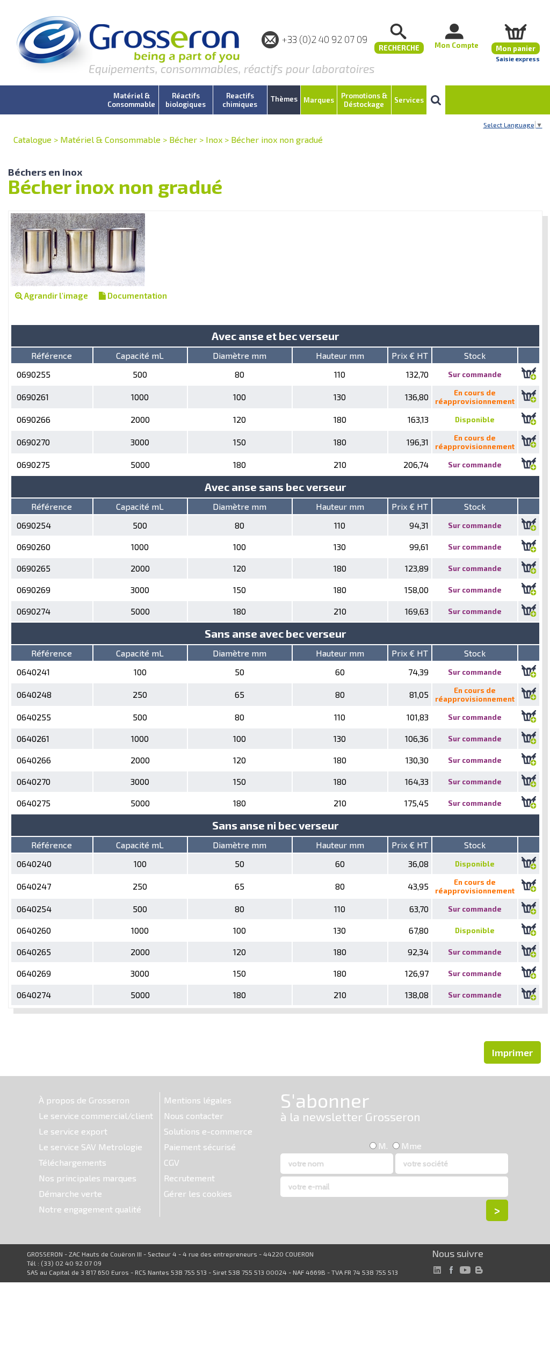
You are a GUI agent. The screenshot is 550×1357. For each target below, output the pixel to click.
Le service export (73, 1131)
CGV (171, 1162)
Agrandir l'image (55, 295)
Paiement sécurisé (200, 1147)
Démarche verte (70, 1193)
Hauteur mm (340, 355)
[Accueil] (128, 45)
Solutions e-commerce (208, 1131)
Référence (51, 355)
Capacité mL (140, 355)
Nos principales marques (87, 1178)
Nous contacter (193, 1115)
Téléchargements (72, 1162)
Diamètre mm (239, 355)
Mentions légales (197, 1100)
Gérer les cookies (198, 1193)
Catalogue (32, 139)
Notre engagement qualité (90, 1209)
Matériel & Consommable (110, 139)
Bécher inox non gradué (277, 139)
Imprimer (512, 1052)
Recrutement (189, 1178)
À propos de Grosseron (84, 1100)
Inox (214, 139)
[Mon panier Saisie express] (515, 31)
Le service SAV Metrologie (90, 1147)
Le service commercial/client (96, 1115)
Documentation (136, 295)
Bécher (183, 139)
